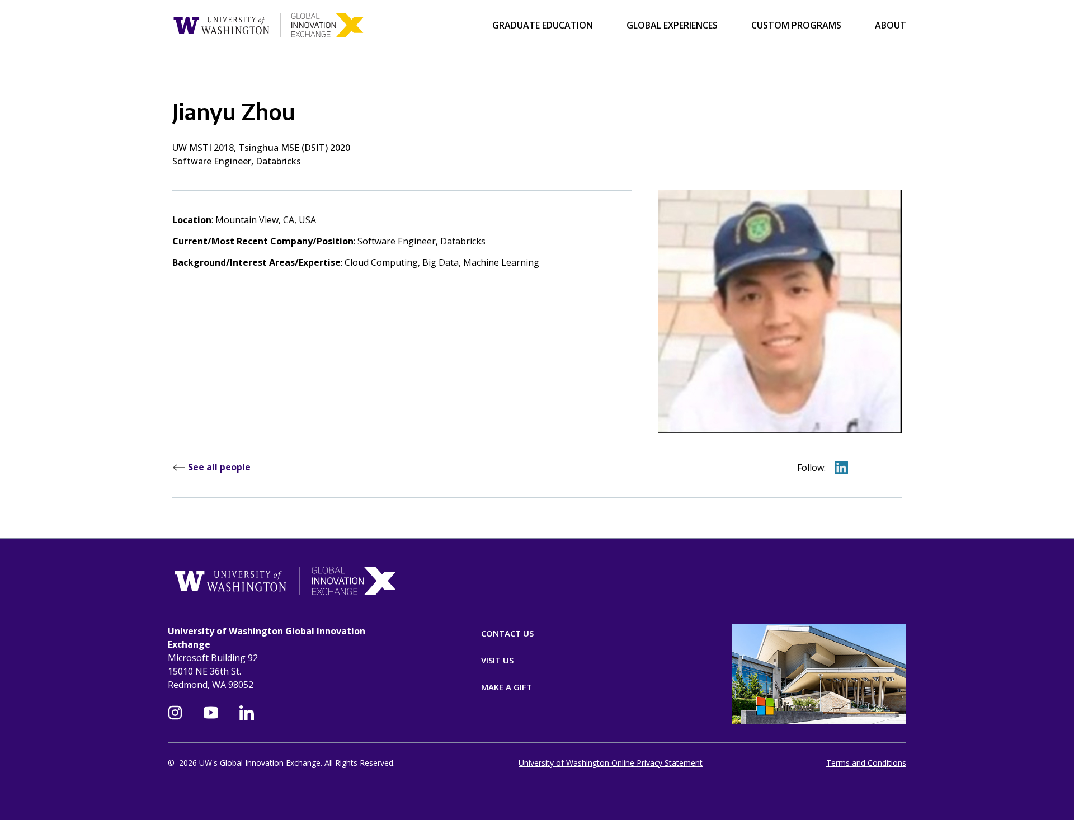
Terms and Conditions (866, 762)
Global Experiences (672, 25)
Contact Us (507, 633)
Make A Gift (506, 686)
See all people (218, 467)
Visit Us (497, 660)
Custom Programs (796, 25)
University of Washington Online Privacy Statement (611, 762)
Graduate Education (542, 25)
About (890, 25)
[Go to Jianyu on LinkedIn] (841, 467)
